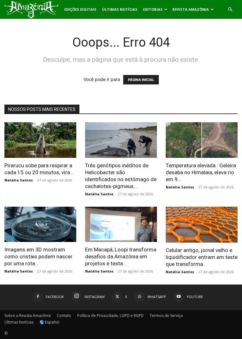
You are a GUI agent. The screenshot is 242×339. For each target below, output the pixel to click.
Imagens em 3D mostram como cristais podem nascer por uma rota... (38, 256)
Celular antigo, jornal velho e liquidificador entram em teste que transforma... (202, 257)
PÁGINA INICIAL (141, 80)
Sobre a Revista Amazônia (27, 315)
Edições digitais (80, 9)
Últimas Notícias (119, 9)
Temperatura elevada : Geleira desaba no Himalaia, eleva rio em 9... (201, 172)
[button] (230, 10)
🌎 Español (49, 322)
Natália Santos (18, 180)
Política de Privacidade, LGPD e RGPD (110, 315)
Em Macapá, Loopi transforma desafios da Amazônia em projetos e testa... (120, 256)
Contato (64, 315)
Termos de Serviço (166, 315)
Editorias (153, 9)
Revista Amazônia (190, 9)
